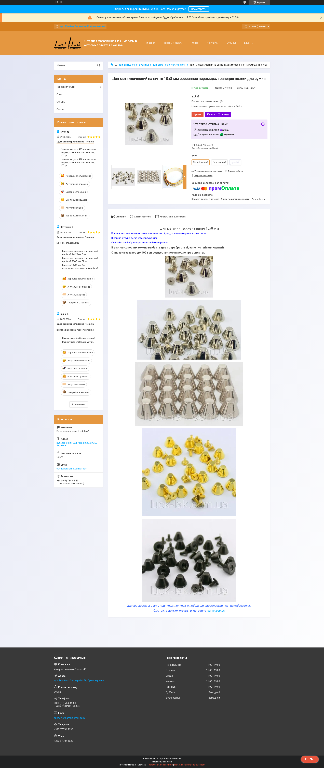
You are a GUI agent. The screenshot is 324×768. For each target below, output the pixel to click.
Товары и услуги (173, 42)
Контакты (212, 42)
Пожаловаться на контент (160, 765)
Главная (150, 42)
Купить (197, 114)
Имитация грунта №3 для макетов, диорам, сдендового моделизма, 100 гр (78, 162)
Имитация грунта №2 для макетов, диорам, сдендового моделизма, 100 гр (78, 152)
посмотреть (198, 9)
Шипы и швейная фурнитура (135, 64)
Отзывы (231, 42)
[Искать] (99, 66)
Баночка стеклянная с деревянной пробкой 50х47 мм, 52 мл (80, 259)
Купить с (212, 114)
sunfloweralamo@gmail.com (72, 468)
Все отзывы (78, 404)
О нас (195, 42)
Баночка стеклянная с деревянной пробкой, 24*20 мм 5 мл (80, 252)
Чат (312, 759)
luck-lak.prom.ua (216, 610)
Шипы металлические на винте (170, 64)
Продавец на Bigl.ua (162, 762)
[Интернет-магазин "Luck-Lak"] (67, 43)
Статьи (60, 109)
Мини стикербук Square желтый (78, 338)
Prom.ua (177, 759)
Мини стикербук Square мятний (78, 342)
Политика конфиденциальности (189, 765)
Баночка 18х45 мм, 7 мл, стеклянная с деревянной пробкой (80, 266)
